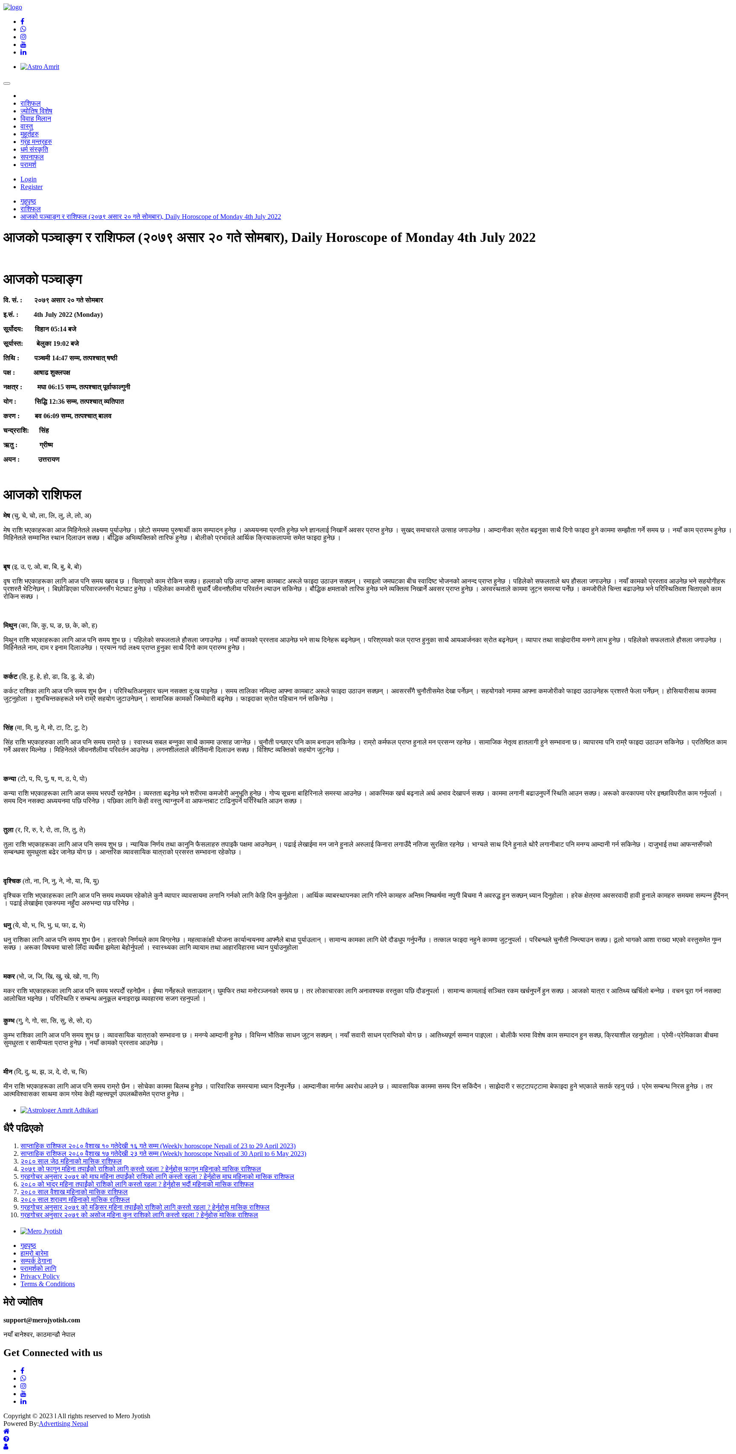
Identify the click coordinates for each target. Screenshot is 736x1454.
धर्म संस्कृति (34, 149)
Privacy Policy (40, 1276)
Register (31, 186)
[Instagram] (23, 36)
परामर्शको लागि (38, 1268)
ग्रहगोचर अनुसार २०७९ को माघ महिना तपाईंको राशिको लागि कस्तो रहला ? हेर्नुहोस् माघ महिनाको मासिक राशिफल (157, 1176)
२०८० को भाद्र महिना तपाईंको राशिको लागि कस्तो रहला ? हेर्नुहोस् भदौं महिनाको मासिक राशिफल (137, 1184)
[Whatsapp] (23, 29)
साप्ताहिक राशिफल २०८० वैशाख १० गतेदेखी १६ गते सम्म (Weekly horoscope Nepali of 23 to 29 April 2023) (158, 1145)
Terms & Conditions (47, 1283)
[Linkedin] (23, 52)
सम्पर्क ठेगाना (36, 1260)
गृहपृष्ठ (28, 1245)
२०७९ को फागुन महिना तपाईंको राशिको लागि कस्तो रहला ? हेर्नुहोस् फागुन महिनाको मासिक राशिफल (140, 1168)
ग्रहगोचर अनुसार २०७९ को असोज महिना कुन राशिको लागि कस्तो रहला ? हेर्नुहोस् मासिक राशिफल (139, 1214)
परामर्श (28, 164)
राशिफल (30, 103)
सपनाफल (32, 157)
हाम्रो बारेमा (34, 1253)
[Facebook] (22, 21)
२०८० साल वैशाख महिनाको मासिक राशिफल (74, 1191)
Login (28, 179)
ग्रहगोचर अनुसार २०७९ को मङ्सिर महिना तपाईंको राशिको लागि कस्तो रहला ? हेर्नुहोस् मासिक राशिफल (145, 1207)
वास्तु (26, 126)
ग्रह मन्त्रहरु (36, 141)
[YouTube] (23, 44)
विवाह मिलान (35, 118)
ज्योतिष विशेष (36, 111)
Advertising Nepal (63, 1423)
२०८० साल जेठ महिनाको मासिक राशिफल (71, 1161)
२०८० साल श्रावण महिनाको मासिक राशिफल (75, 1199)
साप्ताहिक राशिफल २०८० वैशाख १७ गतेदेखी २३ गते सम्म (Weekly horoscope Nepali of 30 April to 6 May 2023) (163, 1153)
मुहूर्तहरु (29, 134)
